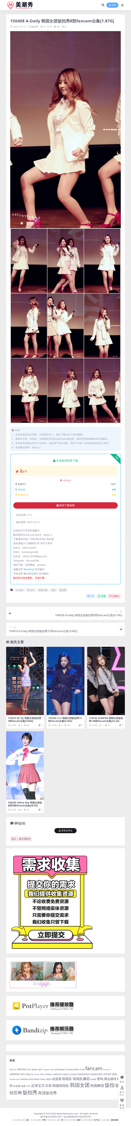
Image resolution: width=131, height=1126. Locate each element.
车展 (48, 1086)
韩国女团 (42, 590)
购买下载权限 (67, 505)
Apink (34, 1069)
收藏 (103, 596)
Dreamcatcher (73, 1069)
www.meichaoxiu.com (67, 1113)
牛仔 (28, 1086)
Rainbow (25, 1079)
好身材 (93, 1079)
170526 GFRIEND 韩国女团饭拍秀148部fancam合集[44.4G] (106, 719)
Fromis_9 (107, 1069)
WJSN (48, 1079)
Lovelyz (73, 1074)
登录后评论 (66, 830)
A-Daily (19, 590)
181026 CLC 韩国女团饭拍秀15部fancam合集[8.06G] (65, 719)
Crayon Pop (48, 1069)
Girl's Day (25, 1074)
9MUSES (21, 1069)
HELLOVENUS (46, 1074)
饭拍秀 (34, 26)
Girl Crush (35, 1074)
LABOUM (57, 1074)
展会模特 (110, 1079)
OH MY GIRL (110, 1074)
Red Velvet (34, 1079)
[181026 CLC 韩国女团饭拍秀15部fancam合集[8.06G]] (65, 681)
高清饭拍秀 (47, 1092)
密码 (100, 1079)
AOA (29, 1069)
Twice (42, 1079)
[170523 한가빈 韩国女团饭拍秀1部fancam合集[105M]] (25, 681)
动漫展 (56, 1079)
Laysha (65, 1074)
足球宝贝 (38, 1085)
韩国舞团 (97, 1085)
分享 (92, 596)
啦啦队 (67, 1078)
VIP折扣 (67, 480)
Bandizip (29, 569)
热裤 (23, 1086)
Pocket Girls (15, 1079)
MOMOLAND (96, 1074)
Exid (82, 1069)
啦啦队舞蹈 (81, 1078)
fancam (31, 590)
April (40, 1069)
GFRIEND (15, 1074)
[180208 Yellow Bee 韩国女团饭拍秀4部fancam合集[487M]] (25, 765)
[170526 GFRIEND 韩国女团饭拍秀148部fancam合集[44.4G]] (106, 681)
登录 (113, 5)
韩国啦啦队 (60, 1085)
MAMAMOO (83, 1074)
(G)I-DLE (13, 1069)
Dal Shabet (59, 1069)
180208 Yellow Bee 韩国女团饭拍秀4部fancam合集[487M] (25, 804)
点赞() (115, 596)
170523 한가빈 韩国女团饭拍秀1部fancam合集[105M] (24, 719)
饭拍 (53, 590)
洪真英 (16, 1086)
